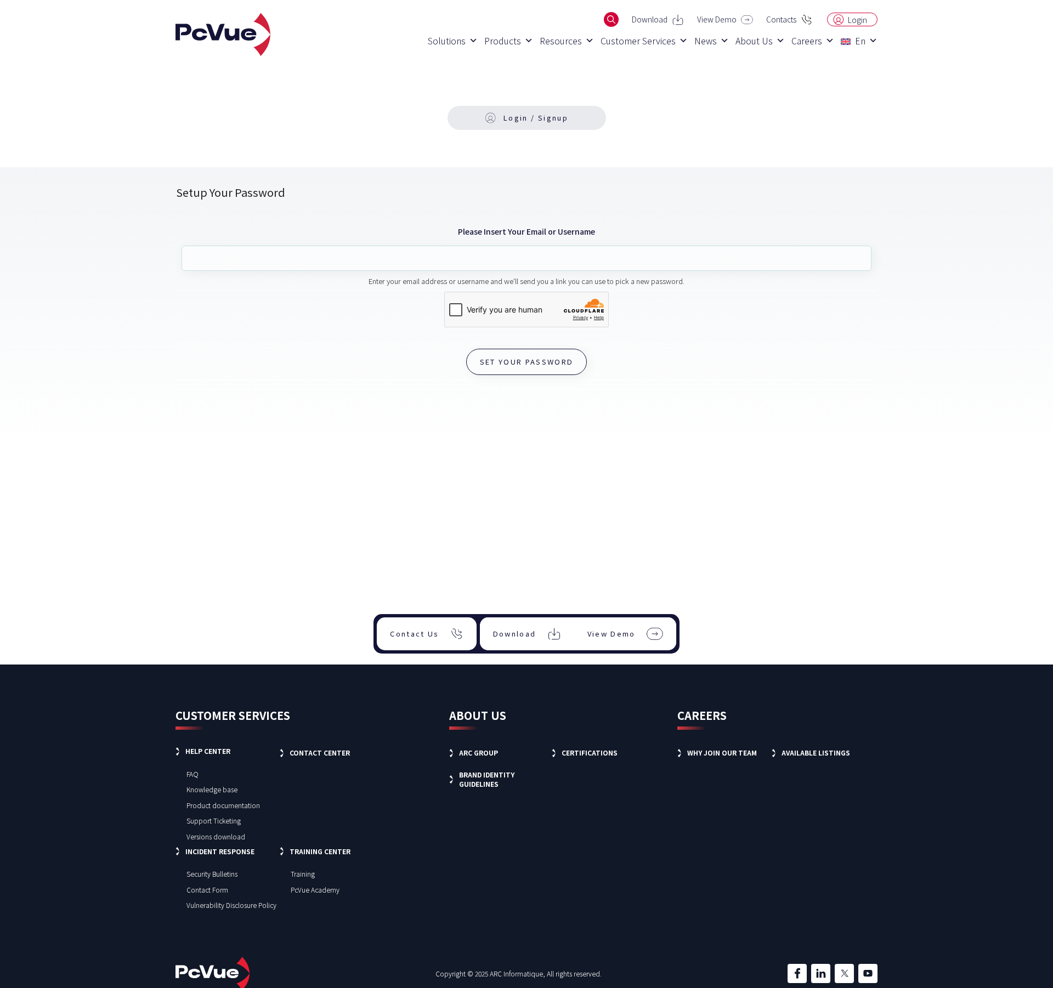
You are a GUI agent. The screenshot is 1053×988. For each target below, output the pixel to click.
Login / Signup (535, 117)
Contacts (781, 19)
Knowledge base (211, 789)
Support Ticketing (213, 820)
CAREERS (702, 715)
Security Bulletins (211, 873)
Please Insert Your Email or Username (526, 231)
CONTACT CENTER (320, 752)
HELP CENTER (207, 751)
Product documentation (223, 805)
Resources (561, 40)
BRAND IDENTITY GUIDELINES (486, 779)
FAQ (192, 774)
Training (303, 873)
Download (649, 19)
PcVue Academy (315, 889)
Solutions (447, 40)
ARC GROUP (478, 752)
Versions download (215, 836)
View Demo (717, 19)
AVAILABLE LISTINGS (816, 752)
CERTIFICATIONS (590, 752)
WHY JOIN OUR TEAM (722, 752)
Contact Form (207, 889)
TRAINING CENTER (320, 851)
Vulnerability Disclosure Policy (231, 905)
